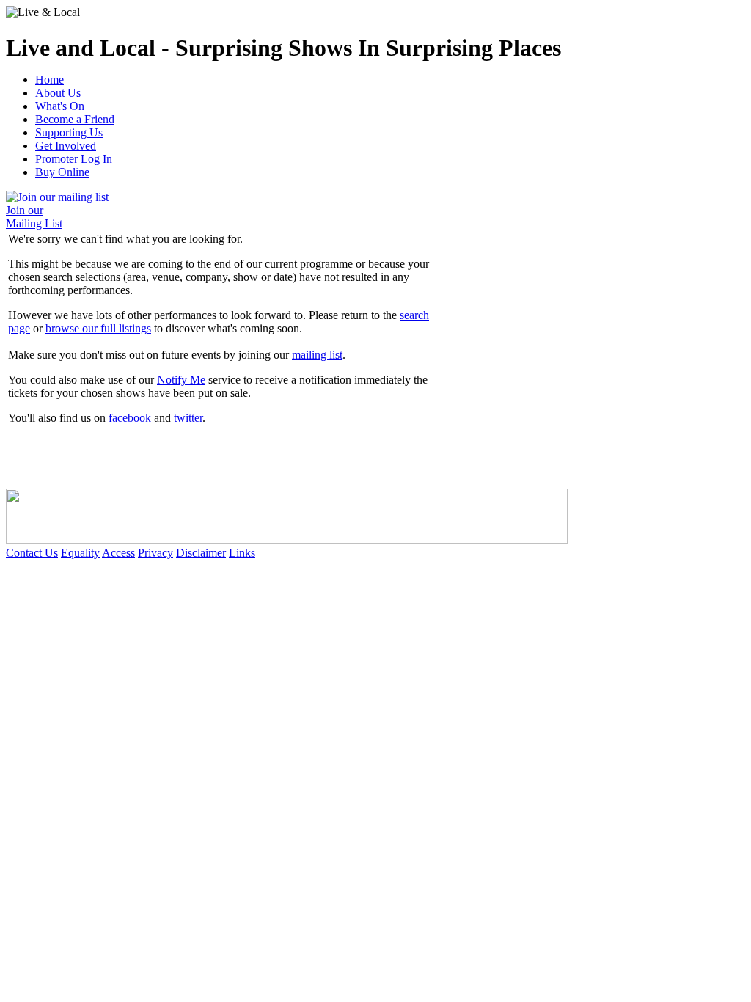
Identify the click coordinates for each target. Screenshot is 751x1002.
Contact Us (32, 552)
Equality (80, 552)
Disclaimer (201, 552)
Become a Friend (74, 119)
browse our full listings (98, 328)
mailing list (317, 354)
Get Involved (65, 145)
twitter (188, 418)
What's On (59, 106)
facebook (130, 418)
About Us (58, 93)
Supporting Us (69, 132)
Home (49, 79)
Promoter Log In (73, 159)
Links (242, 552)
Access (118, 552)
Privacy (155, 552)
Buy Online (62, 172)
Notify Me (181, 379)
